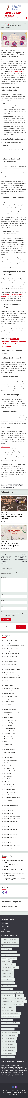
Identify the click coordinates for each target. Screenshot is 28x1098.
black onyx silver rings (9, 672)
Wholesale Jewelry (8, 813)
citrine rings (7, 699)
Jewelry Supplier (7, 484)
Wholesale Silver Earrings (10, 834)
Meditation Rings (8, 744)
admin (15, 59)
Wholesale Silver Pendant (10, 840)
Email (3, 600)
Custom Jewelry (8, 707)
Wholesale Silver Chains (10, 832)
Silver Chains (7, 763)
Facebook (3, 892)
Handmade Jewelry (9, 739)
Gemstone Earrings (8, 723)
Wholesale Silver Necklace (10, 837)
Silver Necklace (8, 776)
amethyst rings (7, 659)
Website (3, 606)
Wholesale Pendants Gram (11, 824)
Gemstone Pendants (9, 731)
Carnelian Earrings (8, 685)
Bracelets (6, 683)
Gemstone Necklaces (9, 728)
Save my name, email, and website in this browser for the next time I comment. (14, 614)
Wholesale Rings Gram (9, 826)
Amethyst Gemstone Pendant (11, 653)
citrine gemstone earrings (10, 696)
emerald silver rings (8, 717)
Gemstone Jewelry (8, 725)
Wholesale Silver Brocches (10, 829)
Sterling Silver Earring (9, 792)
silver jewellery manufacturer (11, 770)
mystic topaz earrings (9, 752)
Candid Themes (16, 1094)
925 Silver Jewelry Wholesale (11, 643)
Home (2, 24)
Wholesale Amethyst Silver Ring (12, 805)
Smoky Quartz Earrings (10, 786)
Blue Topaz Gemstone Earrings (12, 675)
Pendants (6, 754)
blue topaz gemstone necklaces (12, 677)
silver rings (6, 781)
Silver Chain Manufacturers (11, 760)
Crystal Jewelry (8, 704)
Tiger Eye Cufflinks (8, 800)
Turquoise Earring (8, 802)
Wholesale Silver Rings (10, 842)
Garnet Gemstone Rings (10, 720)
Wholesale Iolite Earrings (10, 810)
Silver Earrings (7, 765)
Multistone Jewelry (8, 747)
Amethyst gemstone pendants (12, 656)
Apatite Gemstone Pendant (11, 664)
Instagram (6, 892)
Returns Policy (4, 923)
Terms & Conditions (6, 931)
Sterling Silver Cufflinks (9, 789)
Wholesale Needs (10, 485)
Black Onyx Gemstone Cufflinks (12, 669)
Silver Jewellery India (9, 768)
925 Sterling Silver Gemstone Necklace (14, 645)
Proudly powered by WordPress (11, 1092)
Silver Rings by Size (9, 784)
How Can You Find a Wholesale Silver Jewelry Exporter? (12, 545)
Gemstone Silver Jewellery (10, 733)
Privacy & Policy (5, 929)
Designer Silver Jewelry (10, 709)
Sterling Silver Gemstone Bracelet (12, 794)
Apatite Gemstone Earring (10, 661)
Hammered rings (8, 736)
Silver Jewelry (8, 24)
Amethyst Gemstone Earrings (11, 648)
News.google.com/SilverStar (9, 906)
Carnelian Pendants (9, 691)
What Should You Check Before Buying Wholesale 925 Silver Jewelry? (12, 516)
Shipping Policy (5, 926)
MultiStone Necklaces (9, 749)
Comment (4, 577)
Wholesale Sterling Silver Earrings (12, 845)
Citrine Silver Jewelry (9, 701)
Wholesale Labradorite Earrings (12, 818)
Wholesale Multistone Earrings (11, 821)
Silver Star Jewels (13, 14)
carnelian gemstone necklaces (11, 688)
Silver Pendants (8, 778)
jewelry (5, 741)
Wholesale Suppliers (15, 50)
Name (3, 594)
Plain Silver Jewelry (8, 757)
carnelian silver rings (9, 693)
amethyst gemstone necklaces (12, 651)
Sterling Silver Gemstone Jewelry (12, 797)
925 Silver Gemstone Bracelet (11, 640)
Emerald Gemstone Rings (10, 715)
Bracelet (6, 680)
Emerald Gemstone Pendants (11, 712)
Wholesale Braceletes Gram (11, 808)
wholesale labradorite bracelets (12, 816)
